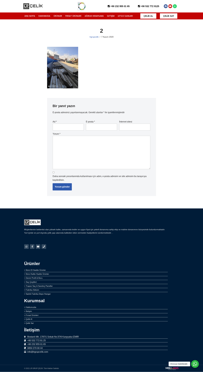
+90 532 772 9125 (149, 6)
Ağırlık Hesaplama (94, 16)
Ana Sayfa (29, 16)
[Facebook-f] (32, 246)
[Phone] (44, 246)
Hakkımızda (44, 16)
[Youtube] (170, 6)
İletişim (110, 16)
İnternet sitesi (125, 121)
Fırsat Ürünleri (73, 16)
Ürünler (58, 16)
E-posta (90, 121)
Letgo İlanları (125, 16)
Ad (55, 121)
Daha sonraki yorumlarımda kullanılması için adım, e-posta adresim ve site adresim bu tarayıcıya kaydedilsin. (100, 178)
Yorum (56, 134)
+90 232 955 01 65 (120, 6)
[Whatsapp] (175, 6)
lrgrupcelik (94, 37)
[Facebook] (166, 6)
